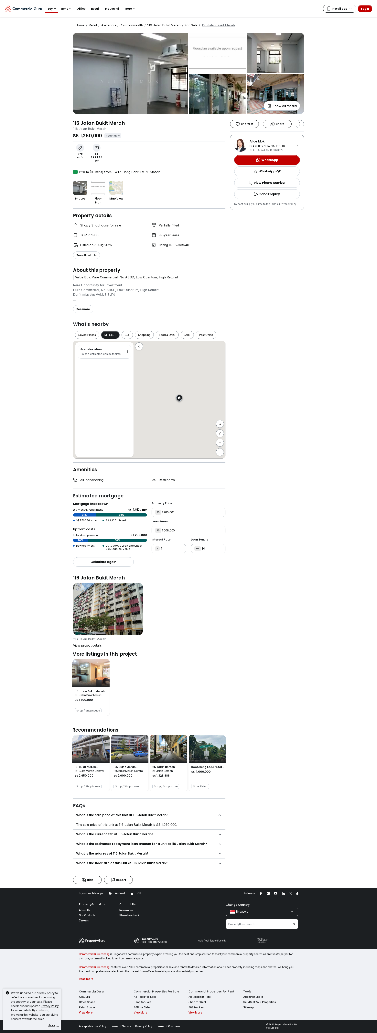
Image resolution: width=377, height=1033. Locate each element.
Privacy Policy (288, 204)
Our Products (87, 915)
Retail (93, 25)
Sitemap (248, 1007)
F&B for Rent (196, 1007)
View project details (87, 645)
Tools (247, 991)
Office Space (87, 1002)
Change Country (238, 905)
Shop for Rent (197, 1002)
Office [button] (81, 9)
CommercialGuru (91, 991)
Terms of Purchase (168, 1026)
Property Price (162, 503)
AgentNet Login (253, 996)
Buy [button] (50, 9)
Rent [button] (64, 9)
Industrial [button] (112, 9)
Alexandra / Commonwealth (122, 25)
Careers (84, 920)
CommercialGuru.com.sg (94, 954)
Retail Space (87, 1007)
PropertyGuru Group (93, 904)
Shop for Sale (142, 1002)
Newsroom (126, 910)
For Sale (191, 25)
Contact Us (127, 904)
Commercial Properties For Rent (211, 991)
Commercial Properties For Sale (156, 991)
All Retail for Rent (199, 996)
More (128, 9)
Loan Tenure (200, 539)
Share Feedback (129, 915)
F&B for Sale (142, 1007)
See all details (86, 255)
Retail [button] (95, 9)
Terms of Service (120, 1026)
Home (79, 25)
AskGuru (84, 996)
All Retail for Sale (145, 996)
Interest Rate (161, 539)
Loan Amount (161, 521)
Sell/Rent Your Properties (259, 1002)
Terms (274, 204)
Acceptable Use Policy (92, 1026)
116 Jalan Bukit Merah (163, 25)
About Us (84, 910)
